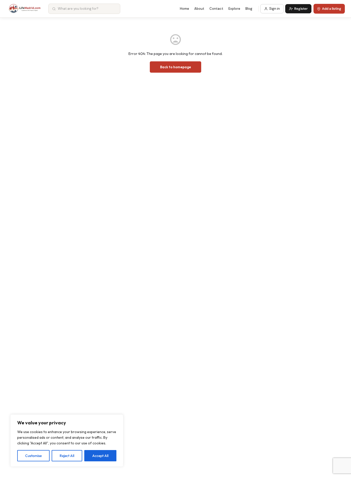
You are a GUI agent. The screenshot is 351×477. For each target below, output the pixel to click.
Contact (216, 8)
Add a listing (331, 8)
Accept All (100, 455)
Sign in (274, 8)
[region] (66, 440)
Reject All (67, 455)
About (199, 8)
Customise (33, 455)
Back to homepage (175, 67)
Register (301, 8)
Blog (248, 8)
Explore (234, 8)
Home (184, 8)
